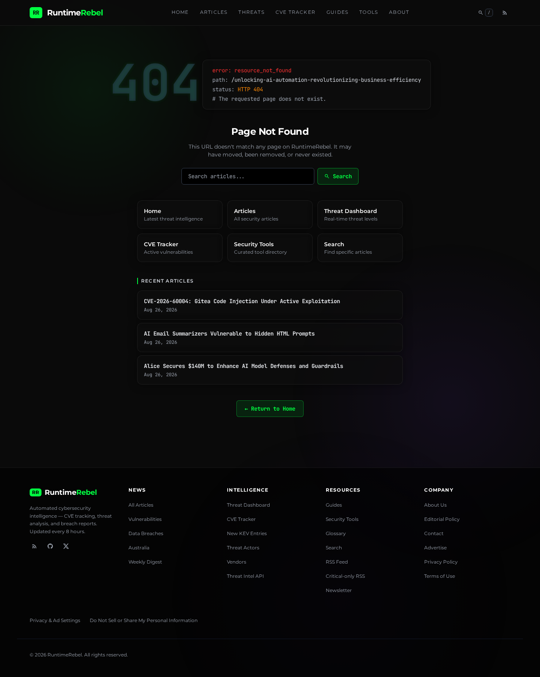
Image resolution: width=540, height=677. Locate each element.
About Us (435, 505)
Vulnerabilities (145, 519)
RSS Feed (337, 562)
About (399, 12)
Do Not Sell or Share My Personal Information (144, 620)
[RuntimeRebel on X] (66, 546)
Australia (138, 548)
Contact (434, 533)
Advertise (435, 548)
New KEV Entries (247, 533)
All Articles (140, 505)
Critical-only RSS (345, 576)
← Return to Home (270, 408)
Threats (251, 12)
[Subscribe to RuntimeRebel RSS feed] (34, 546)
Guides (337, 12)
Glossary (336, 533)
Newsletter (339, 590)
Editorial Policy (442, 519)
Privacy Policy (441, 562)
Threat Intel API (245, 576)
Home (180, 12)
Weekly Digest (145, 562)
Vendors (236, 562)
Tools (368, 12)
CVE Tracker (295, 12)
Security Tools (342, 519)
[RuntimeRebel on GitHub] (50, 546)
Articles (214, 12)
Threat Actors (243, 548)
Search (338, 176)
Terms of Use (439, 576)
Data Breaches (145, 533)
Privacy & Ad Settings (55, 620)
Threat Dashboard (248, 505)
